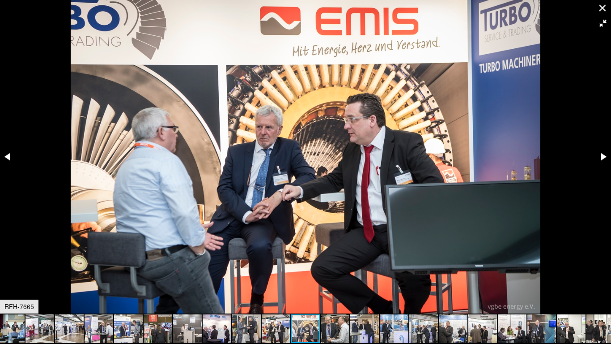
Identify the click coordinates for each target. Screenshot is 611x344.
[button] (603, 23)
